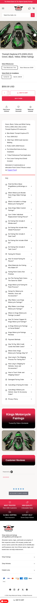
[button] (3, 8)
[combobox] (18, 15)
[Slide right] (34, 35)
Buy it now (18, 98)
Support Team (12, 170)
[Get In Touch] (29, 8)
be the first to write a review (18, 493)
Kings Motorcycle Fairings (15, 595)
